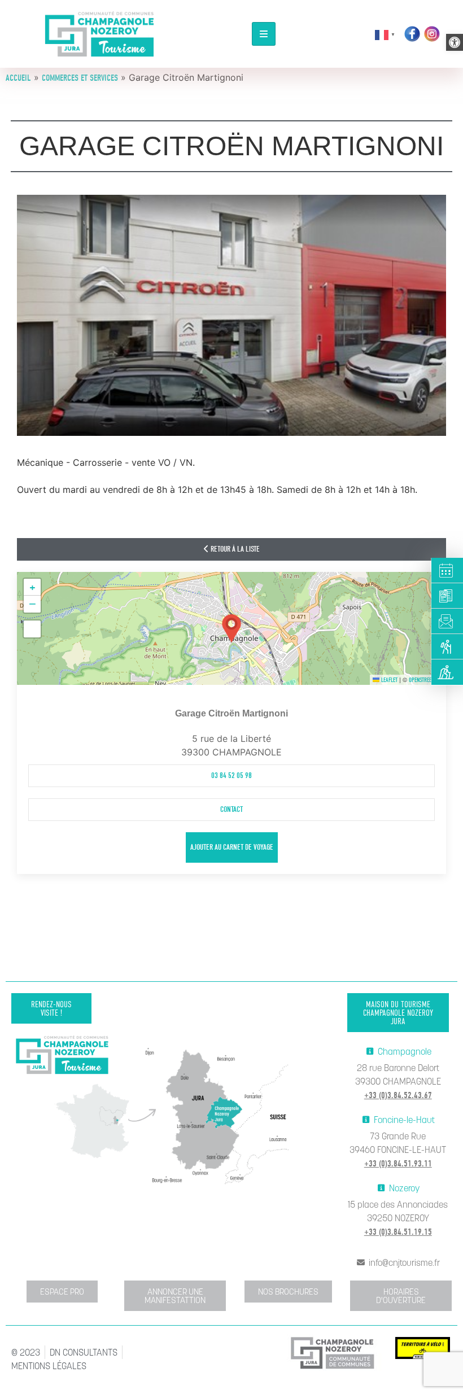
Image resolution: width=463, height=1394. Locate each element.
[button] (454, 42)
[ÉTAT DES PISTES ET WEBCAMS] (447, 672)
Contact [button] (231, 809)
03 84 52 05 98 (231, 775)
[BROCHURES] (447, 596)
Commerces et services (80, 78)
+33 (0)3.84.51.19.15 (398, 1232)
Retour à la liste (234, 549)
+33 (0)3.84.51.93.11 (398, 1164)
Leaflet (388, 680)
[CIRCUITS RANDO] (447, 647)
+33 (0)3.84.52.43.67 (398, 1095)
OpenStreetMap (426, 680)
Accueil (18, 78)
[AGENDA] (447, 570)
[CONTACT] (447, 621)
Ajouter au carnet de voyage (231, 847)
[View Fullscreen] (32, 628)
